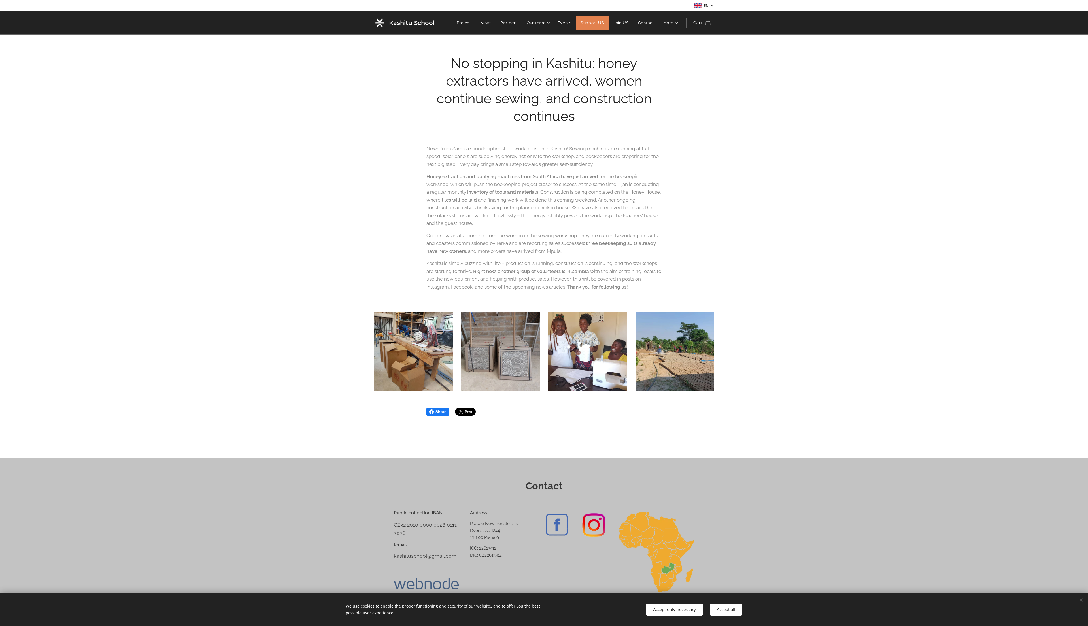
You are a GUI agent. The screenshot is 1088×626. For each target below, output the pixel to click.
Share (441, 411)
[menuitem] (465, 23)
